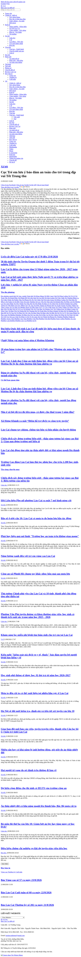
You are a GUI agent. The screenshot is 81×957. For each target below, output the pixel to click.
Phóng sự (8, 68)
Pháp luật (8, 57)
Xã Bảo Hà (62, 311)
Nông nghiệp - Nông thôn (18, 27)
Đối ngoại (12, 23)
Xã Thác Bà (28, 304)
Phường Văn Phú (33, 319)
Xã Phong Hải (49, 305)
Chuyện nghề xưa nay (16, 51)
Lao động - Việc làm (16, 42)
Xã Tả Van (10, 313)
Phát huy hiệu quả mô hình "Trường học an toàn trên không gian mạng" (40, 536)
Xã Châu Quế (39, 300)
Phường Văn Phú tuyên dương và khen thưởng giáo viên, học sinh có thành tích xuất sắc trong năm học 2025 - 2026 (37, 615)
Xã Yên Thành (19, 304)
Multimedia (13, 147)
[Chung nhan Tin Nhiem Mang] (12, 955)
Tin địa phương (8, 292)
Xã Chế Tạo (5, 317)
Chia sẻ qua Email (42, 185)
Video (11, 149)
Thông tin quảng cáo (16, 158)
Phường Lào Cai (21, 321)
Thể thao (8, 64)
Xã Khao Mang (39, 296)
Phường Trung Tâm (7, 319)
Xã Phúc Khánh (52, 311)
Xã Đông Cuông (60, 300)
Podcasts (12, 154)
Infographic (13, 156)
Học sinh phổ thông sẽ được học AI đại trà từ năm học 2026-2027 (35, 675)
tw (7, 919)
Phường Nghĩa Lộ (69, 317)
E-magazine (13, 153)
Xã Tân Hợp (70, 300)
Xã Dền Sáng (34, 307)
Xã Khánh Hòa (58, 302)
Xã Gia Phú (14, 307)
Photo (11, 151)
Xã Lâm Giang (49, 300)
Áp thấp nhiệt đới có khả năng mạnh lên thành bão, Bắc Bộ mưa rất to (38, 806)
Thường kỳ (13, 77)
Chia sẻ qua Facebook (8, 185)
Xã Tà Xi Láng (32, 317)
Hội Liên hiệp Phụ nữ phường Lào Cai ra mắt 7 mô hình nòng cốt (36, 500)
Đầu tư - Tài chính (15, 32)
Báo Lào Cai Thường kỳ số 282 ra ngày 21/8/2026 (27, 905)
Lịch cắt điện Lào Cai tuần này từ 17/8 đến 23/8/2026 (29, 256)
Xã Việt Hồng (10, 305)
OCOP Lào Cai (14, 28)
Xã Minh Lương (70, 309)
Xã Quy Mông (20, 305)
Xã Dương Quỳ (48, 309)
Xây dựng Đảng (14, 17)
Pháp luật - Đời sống (16, 60)
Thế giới (8, 66)
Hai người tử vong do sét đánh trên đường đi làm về (29, 770)
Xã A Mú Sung (50, 307)
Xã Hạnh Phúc (13, 298)
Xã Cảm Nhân (8, 304)
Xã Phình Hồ (22, 298)
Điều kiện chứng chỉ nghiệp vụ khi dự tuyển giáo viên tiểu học (34, 848)
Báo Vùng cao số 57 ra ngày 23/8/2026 (21, 880)
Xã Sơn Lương (50, 298)
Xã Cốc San (29, 305)
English (3, 4)
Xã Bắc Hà (53, 313)
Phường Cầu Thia (20, 319)
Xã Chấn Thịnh (6, 300)
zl (4, 6)
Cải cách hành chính (16, 43)
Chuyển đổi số (10, 70)
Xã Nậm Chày (72, 307)
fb (1, 6)
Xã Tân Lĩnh (48, 302)
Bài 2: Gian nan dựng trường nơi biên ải (40, 440)
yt (3, 6)
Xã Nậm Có (23, 317)
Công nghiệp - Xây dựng (17, 30)
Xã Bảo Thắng (71, 305)
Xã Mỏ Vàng (19, 302)
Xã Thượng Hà (32, 311)
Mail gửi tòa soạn (7, 2)
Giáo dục (12, 38)
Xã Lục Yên (39, 302)
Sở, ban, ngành (21, 296)
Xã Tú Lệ (71, 296)
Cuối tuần (12, 79)
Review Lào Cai (10, 72)
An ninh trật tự (14, 58)
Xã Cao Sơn (34, 315)
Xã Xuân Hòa (42, 311)
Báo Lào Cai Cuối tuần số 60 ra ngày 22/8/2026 (26, 892)
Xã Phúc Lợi (68, 302)
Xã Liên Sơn (31, 298)
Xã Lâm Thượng (29, 302)
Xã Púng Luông (62, 296)
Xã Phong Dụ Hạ (28, 300)
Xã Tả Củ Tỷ (62, 313)
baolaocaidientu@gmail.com (15, 935)
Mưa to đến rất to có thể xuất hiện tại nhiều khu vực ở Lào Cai (34, 693)
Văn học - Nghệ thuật (16, 49)
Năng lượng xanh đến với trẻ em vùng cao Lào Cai (28, 556)
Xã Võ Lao (19, 309)
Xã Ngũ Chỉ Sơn (72, 315)
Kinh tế (7, 25)
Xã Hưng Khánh (64, 304)
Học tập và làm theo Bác (17, 19)
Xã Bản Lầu (26, 315)
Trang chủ (8, 13)
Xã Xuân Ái (10, 302)
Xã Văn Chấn (60, 298)
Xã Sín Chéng (53, 315)
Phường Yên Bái (44, 319)
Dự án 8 (12, 162)
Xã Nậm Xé (62, 315)
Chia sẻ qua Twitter (22, 185)
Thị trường (12, 34)
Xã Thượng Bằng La (72, 298)
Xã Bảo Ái (45, 304)
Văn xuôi (17, 117)
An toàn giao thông (15, 62)
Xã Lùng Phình (72, 313)
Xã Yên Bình (37, 304)
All (6, 81)
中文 (8, 4)
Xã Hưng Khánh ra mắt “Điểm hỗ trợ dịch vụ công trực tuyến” (35, 421)
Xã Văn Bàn (38, 309)
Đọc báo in (8, 74)
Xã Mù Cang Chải (50, 296)
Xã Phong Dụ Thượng (55, 317)
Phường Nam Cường (57, 319)
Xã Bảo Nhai (35, 313)
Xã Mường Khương (15, 315)
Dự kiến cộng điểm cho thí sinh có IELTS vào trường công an (34, 788)
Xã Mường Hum (24, 307)
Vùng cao (12, 75)
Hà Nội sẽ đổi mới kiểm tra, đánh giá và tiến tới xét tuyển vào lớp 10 (37, 711)
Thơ (15, 119)
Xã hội (7, 36)
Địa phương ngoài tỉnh (8, 296)
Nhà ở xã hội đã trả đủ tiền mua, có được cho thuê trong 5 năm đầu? (37, 412)
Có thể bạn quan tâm (10, 380)
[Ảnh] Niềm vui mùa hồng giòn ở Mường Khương (27, 340)
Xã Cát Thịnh (42, 317)
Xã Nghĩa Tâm (17, 300)
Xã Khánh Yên (28, 309)
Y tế (10, 40)
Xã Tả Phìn (18, 313)
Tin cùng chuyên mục (10, 469)
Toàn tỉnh (30, 296)
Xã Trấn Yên (54, 304)
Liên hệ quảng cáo (19, 2)
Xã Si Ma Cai (44, 315)
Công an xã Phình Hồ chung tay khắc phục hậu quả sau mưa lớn (35, 573)
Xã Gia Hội (40, 298)
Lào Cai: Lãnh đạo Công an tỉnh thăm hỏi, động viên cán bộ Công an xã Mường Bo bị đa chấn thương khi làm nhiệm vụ (39, 362)
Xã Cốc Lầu (26, 313)
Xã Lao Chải (14, 317)
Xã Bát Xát (11, 309)
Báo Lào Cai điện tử (7, 8)
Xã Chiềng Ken (59, 309)
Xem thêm (5, 864)
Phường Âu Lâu (70, 319)
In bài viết (32, 185)
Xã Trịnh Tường (61, 307)
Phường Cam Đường (8, 321)
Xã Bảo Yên (13, 311)
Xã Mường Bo (71, 311)
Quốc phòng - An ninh (16, 21)
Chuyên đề (13, 160)
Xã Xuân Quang (60, 305)
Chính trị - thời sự (11, 15)
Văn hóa (8, 47)
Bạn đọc (12, 45)
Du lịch (7, 55)
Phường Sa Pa (31, 321)
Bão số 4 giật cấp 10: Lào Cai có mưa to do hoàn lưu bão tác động (36, 518)
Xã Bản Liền (44, 313)
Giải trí (11, 53)
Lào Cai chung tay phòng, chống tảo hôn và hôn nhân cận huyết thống (38, 429)
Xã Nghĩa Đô (22, 311)
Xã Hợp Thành (39, 305)
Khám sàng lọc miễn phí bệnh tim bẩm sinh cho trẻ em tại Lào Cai (37, 635)
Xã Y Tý (42, 307)
